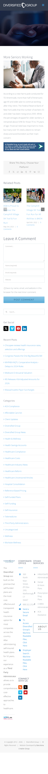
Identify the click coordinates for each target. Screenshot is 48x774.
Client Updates (11, 419)
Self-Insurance (11, 510)
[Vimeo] (12, 328)
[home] (9, 562)
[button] (5, 209)
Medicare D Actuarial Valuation (18, 372)
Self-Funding (10, 503)
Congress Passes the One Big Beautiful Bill (23, 355)
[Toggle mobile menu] (43, 5)
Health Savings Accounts (15, 445)
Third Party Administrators (16, 523)
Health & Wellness (13, 438)
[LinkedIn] (24, 328)
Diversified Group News (15, 432)
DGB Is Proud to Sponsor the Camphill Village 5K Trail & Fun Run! (11, 214)
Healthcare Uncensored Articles (19, 477)
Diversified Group (12, 425)
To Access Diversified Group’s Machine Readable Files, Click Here (26, 633)
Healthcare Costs (12, 458)
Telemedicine (11, 516)
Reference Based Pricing (15, 490)
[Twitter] (5, 328)
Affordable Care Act (13, 412)
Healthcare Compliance (15, 451)
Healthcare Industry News (16, 464)
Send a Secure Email (26, 612)
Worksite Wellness (13, 542)
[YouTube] (18, 328)
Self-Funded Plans (13, 497)
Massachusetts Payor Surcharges (19, 389)
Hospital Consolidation (15, 484)
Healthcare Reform (13, 471)
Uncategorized (11, 529)
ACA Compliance (12, 406)
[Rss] (20, 687)
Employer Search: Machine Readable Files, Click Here (26, 660)
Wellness (9, 536)
